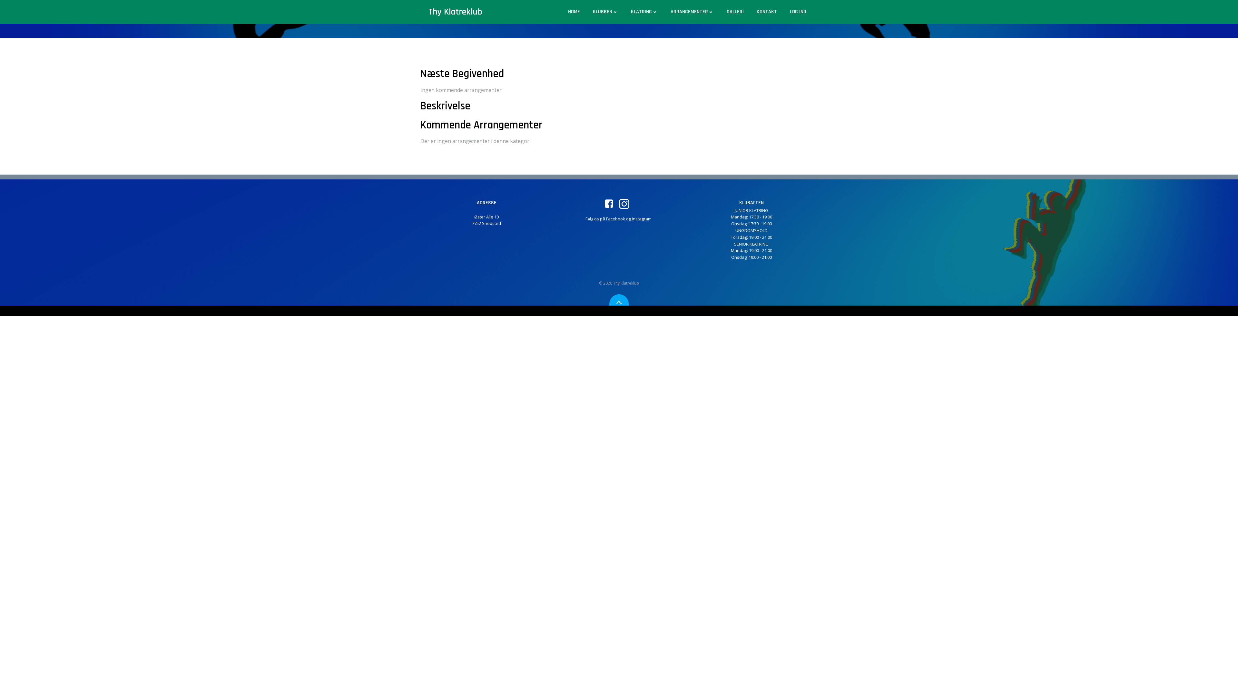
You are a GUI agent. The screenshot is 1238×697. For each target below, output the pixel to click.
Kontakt (767, 11)
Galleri (735, 11)
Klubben (602, 11)
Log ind (798, 11)
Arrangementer (689, 11)
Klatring (641, 11)
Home (574, 11)
